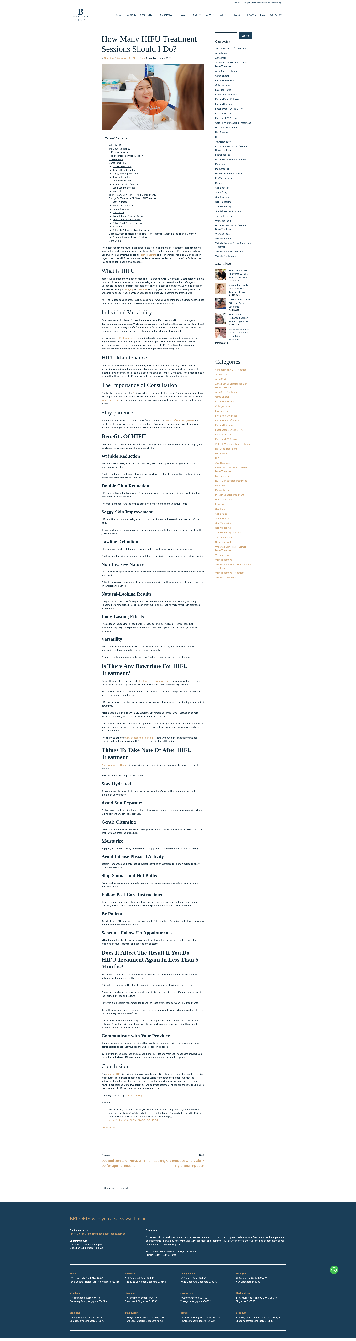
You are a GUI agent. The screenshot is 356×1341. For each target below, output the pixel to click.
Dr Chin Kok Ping (134, 1095)
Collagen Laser (223, 85)
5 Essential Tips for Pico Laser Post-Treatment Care (239, 288)
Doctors (131, 15)
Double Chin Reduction (124, 170)
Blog (262, 15)
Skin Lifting (139, 58)
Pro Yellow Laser (224, 178)
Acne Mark (220, 58)
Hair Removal (222, 132)
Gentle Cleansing (121, 209)
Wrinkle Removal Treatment (229, 251)
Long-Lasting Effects (124, 187)
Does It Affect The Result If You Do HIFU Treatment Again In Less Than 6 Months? (152, 233)
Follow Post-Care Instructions (128, 223)
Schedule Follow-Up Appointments (131, 230)
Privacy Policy (153, 1255)
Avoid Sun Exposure (123, 205)
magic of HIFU (113, 1074)
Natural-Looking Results (125, 184)
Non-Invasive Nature (123, 180)
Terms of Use (169, 1255)
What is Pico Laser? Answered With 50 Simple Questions (239, 274)
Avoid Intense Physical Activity (129, 216)
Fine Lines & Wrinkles (115, 58)
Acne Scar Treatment (226, 71)
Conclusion (115, 240)
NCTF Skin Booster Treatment (231, 159)
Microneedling (222, 154)
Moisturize (118, 212)
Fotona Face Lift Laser (227, 99)
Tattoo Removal (223, 216)
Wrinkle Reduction (122, 166)
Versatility (118, 191)
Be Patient (118, 226)
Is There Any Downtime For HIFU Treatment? (132, 194)
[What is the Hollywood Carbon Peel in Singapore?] (220, 319)
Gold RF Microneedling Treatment (233, 122)
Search (245, 35)
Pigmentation (222, 168)
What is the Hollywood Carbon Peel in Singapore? (238, 318)
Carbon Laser (222, 75)
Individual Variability (119, 148)
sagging (129, 289)
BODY (208, 15)
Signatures (166, 15)
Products (251, 15)
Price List (237, 15)
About (119, 15)
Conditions (146, 15)
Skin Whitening (223, 206)
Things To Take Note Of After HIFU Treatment (133, 198)
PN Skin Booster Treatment (229, 173)
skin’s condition (110, 400)
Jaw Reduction (223, 141)
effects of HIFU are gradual (179, 420)
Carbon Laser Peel (224, 80)
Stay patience (116, 159)
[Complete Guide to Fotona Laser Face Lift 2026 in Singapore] (220, 333)
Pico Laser (220, 164)
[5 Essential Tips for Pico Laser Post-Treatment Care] (220, 289)
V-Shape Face (222, 233)
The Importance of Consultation (126, 155)
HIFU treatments (126, 338)
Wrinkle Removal (224, 238)
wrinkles (143, 289)
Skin (195, 15)
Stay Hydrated (120, 201)
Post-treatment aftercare (115, 765)
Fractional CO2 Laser (226, 118)
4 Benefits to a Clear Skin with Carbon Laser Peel (239, 303)
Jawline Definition (122, 177)
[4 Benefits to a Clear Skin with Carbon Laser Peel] (220, 304)
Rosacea (219, 183)
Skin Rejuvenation (224, 197)
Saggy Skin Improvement (126, 173)
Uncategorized (223, 220)
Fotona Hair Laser (224, 104)
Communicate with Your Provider (130, 237)
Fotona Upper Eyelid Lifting (229, 108)
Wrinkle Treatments (225, 256)
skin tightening (148, 254)
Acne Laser (221, 53)
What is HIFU (116, 145)
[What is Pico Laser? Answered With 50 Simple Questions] (220, 275)
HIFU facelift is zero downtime (154, 681)
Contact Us (276, 15)
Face (182, 15)
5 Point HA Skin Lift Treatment (231, 48)
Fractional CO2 (223, 113)
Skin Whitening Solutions (228, 211)
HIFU (129, 58)
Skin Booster (222, 187)
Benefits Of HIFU (118, 162)
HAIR (221, 15)
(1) (134, 393)
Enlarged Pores (223, 89)
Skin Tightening (223, 201)
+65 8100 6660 (240, 3)
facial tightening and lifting (138, 737)
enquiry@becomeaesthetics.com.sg (264, 3)
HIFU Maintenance (118, 152)
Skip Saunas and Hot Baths (127, 219)
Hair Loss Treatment (226, 127)
